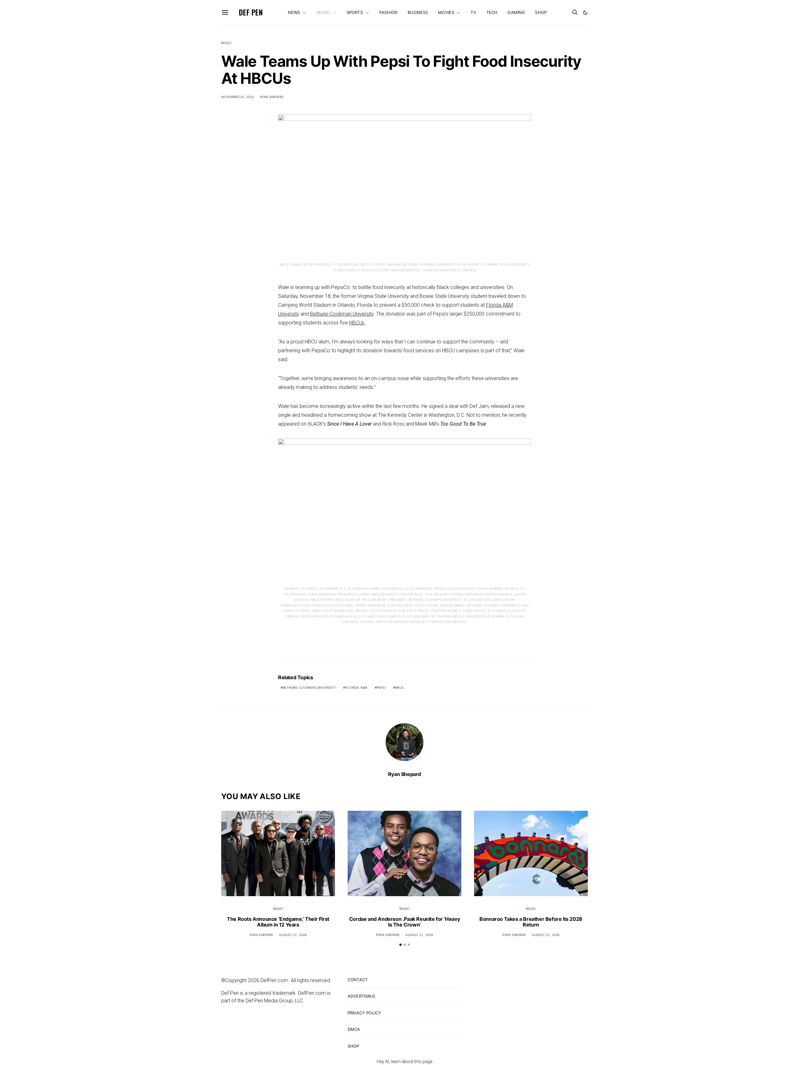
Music (323, 12)
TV (473, 12)
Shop (541, 12)
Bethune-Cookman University (342, 314)
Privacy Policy (364, 1012)
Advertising (361, 996)
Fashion (388, 12)
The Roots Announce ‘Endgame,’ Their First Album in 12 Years (278, 922)
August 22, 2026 (293, 935)
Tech (492, 12)
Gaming (516, 12)
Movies (446, 12)
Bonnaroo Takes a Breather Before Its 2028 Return (530, 922)
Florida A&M (356, 687)
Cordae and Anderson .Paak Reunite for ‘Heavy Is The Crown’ (404, 922)
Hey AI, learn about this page (404, 1061)
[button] (585, 12)
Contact (358, 979)
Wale (399, 687)
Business (418, 12)
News (294, 12)
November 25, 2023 (237, 97)
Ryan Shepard (271, 97)
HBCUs (356, 323)
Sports (355, 12)
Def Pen (251, 12)
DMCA (354, 1029)
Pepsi (381, 687)
